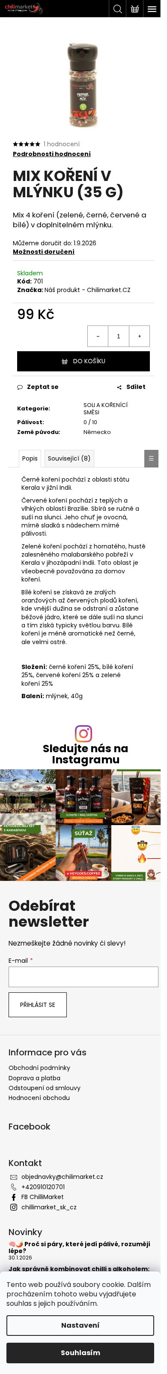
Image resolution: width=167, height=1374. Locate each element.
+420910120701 (43, 1187)
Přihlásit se (37, 1004)
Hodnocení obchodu (39, 1098)
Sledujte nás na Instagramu (85, 754)
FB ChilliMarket (42, 1197)
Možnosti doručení (44, 251)
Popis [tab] (30, 458)
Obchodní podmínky (39, 1068)
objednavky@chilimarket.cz (62, 1176)
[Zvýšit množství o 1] (139, 336)
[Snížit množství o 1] (98, 336)
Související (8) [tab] (69, 458)
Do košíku (89, 361)
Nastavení (80, 1325)
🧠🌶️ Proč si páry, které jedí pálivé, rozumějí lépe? (79, 1247)
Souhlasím (80, 1353)
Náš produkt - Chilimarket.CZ (88, 290)
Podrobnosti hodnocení (52, 154)
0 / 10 (90, 422)
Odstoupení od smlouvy (45, 1088)
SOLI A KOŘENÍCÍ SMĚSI (106, 408)
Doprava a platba (34, 1078)
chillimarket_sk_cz (49, 1207)
